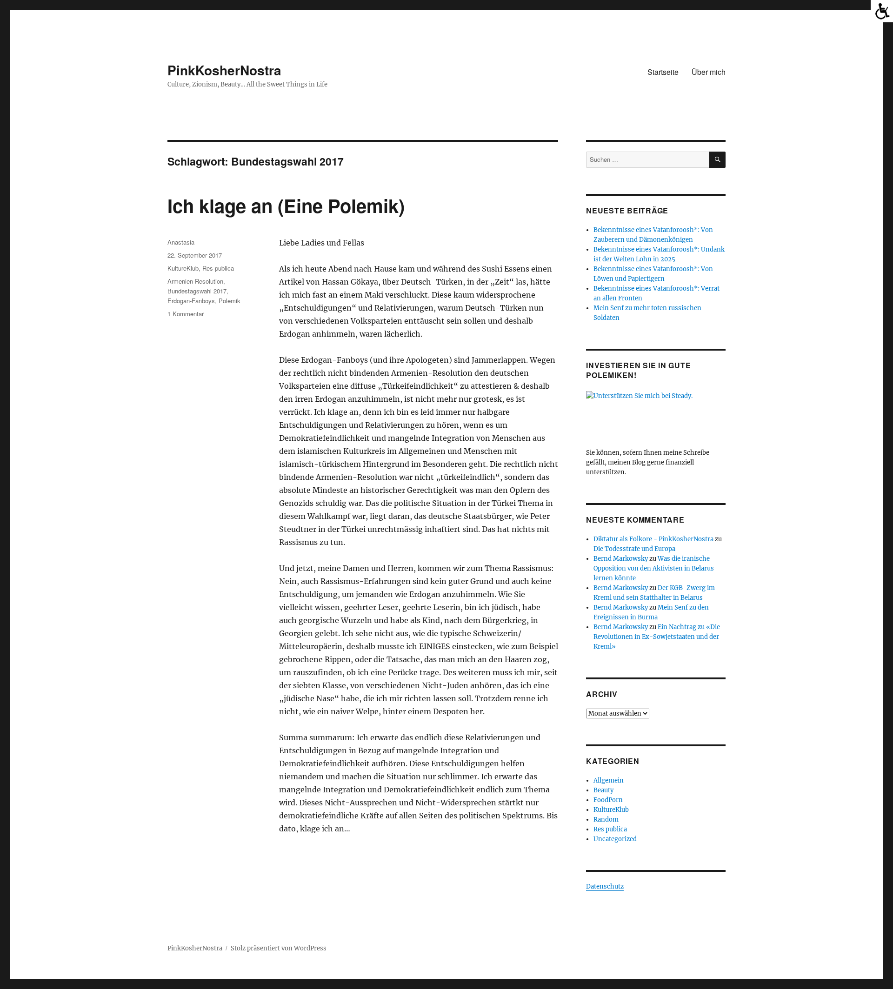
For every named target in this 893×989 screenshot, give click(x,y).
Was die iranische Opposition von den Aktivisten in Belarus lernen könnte (653, 568)
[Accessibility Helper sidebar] (882, 11)
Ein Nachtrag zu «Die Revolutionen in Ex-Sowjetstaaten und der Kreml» (656, 636)
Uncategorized (615, 839)
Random (606, 819)
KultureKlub (183, 268)
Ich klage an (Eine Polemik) (286, 205)
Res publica (218, 268)
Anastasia (180, 242)
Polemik (229, 300)
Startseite (663, 71)
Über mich (709, 71)
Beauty (603, 790)
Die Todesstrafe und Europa (634, 549)
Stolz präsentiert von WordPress (279, 948)
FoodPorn (608, 800)
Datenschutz (605, 886)
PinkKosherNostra (224, 70)
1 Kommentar (185, 313)
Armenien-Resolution (195, 281)
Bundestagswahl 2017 (197, 290)
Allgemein (608, 780)
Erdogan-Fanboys (191, 300)
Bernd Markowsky (620, 559)
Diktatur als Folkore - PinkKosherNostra (653, 539)
